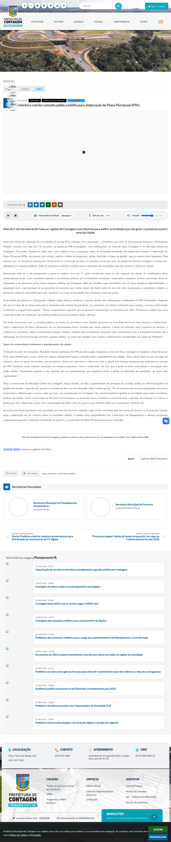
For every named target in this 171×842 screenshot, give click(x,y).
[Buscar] (118, 6)
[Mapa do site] (57, 6)
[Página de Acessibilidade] (64, 6)
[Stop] (15, 215)
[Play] (8, 215)
